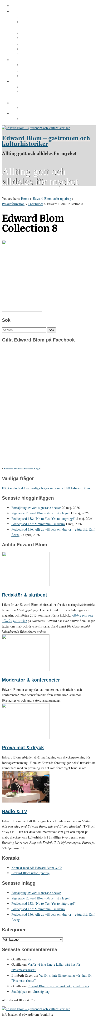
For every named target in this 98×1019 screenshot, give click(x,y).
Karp (31, 959)
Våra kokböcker (24, 81)
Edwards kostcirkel (36, 76)
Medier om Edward (36, 38)
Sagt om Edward (34, 28)
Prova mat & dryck (23, 747)
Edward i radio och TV (39, 33)
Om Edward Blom (25, 11)
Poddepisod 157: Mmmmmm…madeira (38, 524)
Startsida (18, 6)
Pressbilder (30, 119)
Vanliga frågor (32, 49)
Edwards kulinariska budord (44, 92)
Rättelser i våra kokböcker (42, 98)
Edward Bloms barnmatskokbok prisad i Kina (58, 986)
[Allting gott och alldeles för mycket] (36, 127)
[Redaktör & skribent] (25, 584)
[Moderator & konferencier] (25, 670)
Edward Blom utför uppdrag (33, 103)
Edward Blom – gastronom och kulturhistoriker (46, 140)
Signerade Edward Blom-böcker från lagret (40, 513)
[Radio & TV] (25, 801)
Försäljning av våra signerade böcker (36, 507)
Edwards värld (22, 60)
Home (25, 198)
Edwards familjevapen (39, 65)
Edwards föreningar (37, 54)
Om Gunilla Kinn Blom (39, 17)
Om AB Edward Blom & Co (42, 22)
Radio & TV (14, 811)
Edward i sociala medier (40, 71)
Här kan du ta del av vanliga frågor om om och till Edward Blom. (46, 488)
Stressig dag (41, 991)
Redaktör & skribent (24, 594)
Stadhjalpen (19, 991)
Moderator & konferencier (31, 680)
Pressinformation (25, 114)
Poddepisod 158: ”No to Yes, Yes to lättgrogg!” (43, 518)
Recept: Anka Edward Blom (43, 87)
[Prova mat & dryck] (25, 737)
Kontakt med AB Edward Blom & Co (49, 108)
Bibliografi (29, 44)
